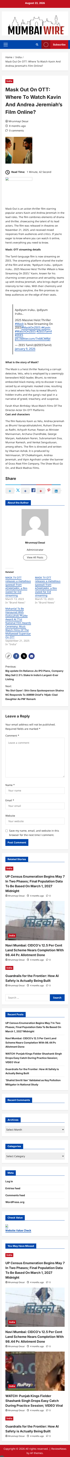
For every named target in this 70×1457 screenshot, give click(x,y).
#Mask (19, 324)
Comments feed (15, 1195)
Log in (9, 1181)
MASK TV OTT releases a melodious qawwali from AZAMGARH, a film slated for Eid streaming (18, 586)
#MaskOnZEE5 (31, 327)
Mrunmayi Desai (18, 121)
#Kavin (45, 327)
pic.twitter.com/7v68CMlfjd (32, 339)
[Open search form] (37, 44)
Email (9, 800)
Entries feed (12, 1188)
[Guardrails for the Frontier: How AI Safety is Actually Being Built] (35, 968)
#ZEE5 (19, 335)
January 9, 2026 (25, 349)
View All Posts (35, 557)
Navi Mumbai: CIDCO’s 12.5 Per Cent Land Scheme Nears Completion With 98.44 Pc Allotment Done (34, 950)
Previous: (34, 673)
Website (10, 815)
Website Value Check (18, 1230)
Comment (12, 735)
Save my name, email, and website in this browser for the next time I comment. (34, 833)
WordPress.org (14, 1202)
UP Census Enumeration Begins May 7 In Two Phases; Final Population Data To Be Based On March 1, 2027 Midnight (33, 1027)
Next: (34, 692)
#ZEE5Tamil (44, 331)
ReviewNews (58, 1448)
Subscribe (59, 44)
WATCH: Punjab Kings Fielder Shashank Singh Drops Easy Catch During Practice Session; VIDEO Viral (33, 1058)
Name (10, 785)
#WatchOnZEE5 (25, 331)
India (9, 81)
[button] (6, 44)
